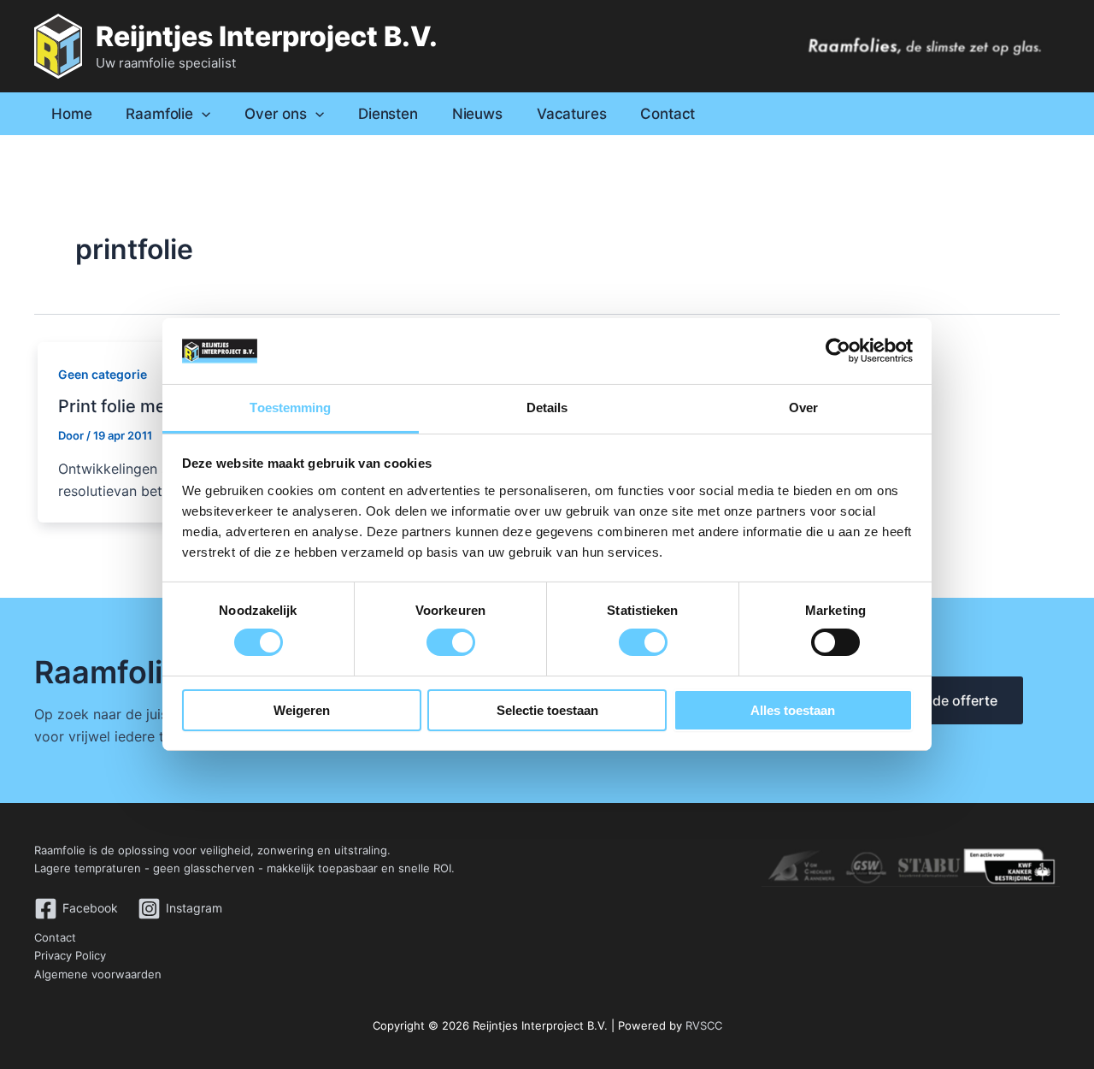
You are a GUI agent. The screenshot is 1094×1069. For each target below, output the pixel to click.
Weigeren (302, 710)
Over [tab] (803, 407)
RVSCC (703, 1025)
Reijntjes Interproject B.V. (267, 36)
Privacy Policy (70, 955)
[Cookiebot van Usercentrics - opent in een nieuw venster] (838, 350)
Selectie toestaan (547, 710)
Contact (55, 937)
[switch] (450, 642)
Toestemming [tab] (290, 407)
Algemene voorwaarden (98, 974)
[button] (201, 113)
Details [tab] (547, 407)
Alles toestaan (792, 710)
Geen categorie (102, 374)
